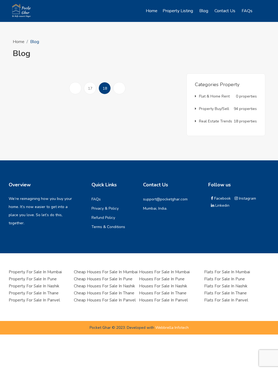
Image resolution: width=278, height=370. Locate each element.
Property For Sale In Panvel (34, 300)
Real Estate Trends (228, 121)
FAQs (96, 199)
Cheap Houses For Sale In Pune (103, 279)
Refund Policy (103, 217)
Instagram (247, 198)
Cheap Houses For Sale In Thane (104, 293)
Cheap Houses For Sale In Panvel (105, 300)
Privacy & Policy (105, 208)
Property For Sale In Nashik (34, 286)
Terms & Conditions (108, 226)
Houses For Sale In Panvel (163, 300)
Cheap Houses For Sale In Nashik (104, 286)
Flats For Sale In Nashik (225, 286)
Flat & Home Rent (228, 96)
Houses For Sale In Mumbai (164, 272)
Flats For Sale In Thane (225, 293)
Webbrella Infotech (172, 327)
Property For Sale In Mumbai (35, 272)
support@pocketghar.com (165, 199)
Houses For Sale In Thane (163, 293)
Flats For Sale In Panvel (226, 300)
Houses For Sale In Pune (162, 279)
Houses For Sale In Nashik (163, 286)
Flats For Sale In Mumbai (227, 272)
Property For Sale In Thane (34, 293)
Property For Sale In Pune (33, 279)
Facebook (222, 198)
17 (90, 88)
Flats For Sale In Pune (224, 279)
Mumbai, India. (155, 208)
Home (18, 42)
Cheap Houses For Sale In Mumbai (106, 272)
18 (107, 88)
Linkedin (221, 205)
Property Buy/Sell (228, 108)
